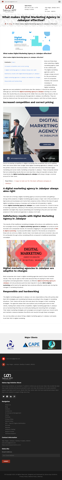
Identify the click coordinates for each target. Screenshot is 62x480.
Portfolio (7, 417)
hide (13, 62)
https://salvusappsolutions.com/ (11, 445)
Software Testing (10, 429)
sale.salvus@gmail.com (11, 1)
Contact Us (8, 411)
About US (8, 405)
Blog (10, 24)
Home (7, 415)
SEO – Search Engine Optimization (15, 423)
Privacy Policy (9, 419)
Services (7, 425)
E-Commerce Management (13, 413)
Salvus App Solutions (51, 474)
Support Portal (9, 431)
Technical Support (10, 433)
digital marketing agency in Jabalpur (32, 91)
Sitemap (7, 427)
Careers (7, 409)
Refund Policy (9, 421)
